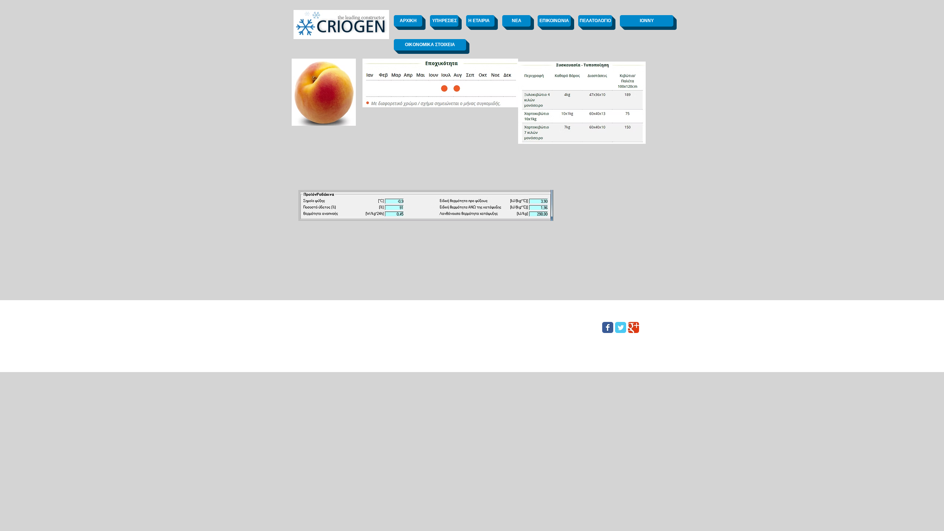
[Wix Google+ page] (633, 327)
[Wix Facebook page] (607, 327)
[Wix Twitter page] (620, 327)
